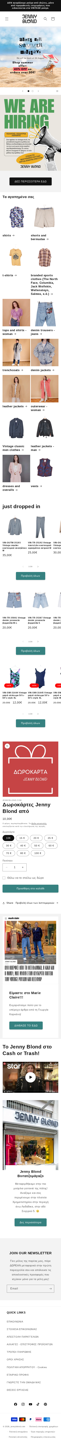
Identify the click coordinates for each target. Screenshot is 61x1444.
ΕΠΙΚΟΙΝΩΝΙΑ (15, 1321)
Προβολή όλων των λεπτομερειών (35, 902)
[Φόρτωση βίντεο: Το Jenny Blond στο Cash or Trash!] (30, 1077)
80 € (23, 853)
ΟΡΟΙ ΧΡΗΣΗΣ (15, 1359)
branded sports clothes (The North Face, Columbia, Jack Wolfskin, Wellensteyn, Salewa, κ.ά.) (44, 285)
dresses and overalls (11, 488)
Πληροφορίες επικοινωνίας (43, 1437)
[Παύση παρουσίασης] (57, 91)
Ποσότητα (8, 860)
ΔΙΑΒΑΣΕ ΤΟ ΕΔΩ (26, 1025)
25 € (50, 838)
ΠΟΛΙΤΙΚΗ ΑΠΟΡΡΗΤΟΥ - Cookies (27, 1367)
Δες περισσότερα (31, 1222)
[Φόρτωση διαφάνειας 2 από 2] (32, 91)
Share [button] (9, 902)
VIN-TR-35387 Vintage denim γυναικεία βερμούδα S (39, 620)
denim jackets (41, 370)
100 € (37, 853)
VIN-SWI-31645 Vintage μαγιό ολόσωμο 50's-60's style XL (40, 695)
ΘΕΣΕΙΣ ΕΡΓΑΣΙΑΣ (18, 1390)
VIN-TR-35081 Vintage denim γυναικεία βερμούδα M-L (14, 620)
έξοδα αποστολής (39, 823)
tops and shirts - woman (14, 332)
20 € (36, 838)
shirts (7, 235)
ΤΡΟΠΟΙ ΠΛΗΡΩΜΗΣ (19, 1352)
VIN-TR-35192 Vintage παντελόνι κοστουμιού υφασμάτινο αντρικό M (39, 545)
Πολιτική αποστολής (18, 1437)
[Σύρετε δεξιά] (38, 566)
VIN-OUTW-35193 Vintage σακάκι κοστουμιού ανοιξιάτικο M (15, 547)
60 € (51, 845)
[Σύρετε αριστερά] (23, 566)
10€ (8, 838)
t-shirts (8, 275)
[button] (7, 19)
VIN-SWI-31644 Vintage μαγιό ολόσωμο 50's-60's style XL (15, 695)
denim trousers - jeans (43, 332)
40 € (23, 845)
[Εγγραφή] (50, 1289)
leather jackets (13, 406)
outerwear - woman (39, 408)
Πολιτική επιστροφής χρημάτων (43, 1426)
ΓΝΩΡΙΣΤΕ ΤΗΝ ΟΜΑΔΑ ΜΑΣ (24, 1382)
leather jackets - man (42, 448)
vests (34, 486)
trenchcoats (11, 370)
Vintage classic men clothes (13, 448)
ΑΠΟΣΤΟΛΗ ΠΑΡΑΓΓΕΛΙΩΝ (23, 1336)
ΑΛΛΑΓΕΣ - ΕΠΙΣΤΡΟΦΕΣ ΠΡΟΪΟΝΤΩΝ (30, 1344)
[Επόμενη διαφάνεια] (38, 91)
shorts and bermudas (38, 237)
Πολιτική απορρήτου (18, 1432)
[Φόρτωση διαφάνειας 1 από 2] (28, 91)
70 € (9, 853)
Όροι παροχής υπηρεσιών (43, 1432)
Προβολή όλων (30, 575)
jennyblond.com (18, 1426)
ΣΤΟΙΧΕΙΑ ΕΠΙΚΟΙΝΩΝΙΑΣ (22, 1329)
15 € (22, 838)
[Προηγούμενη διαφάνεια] (22, 91)
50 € (37, 845)
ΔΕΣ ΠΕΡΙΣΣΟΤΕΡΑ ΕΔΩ (31, 181)
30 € (9, 845)
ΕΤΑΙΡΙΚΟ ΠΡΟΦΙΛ (18, 1374)
